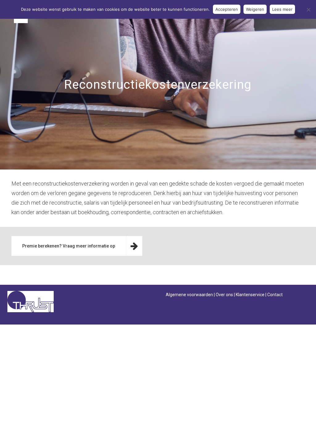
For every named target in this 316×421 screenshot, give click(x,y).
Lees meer (282, 9)
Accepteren (226, 9)
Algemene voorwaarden (189, 294)
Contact (275, 294)
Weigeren (255, 9)
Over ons (224, 294)
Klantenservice (250, 294)
